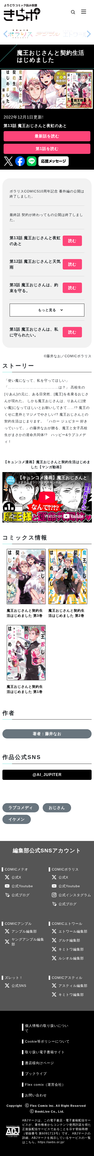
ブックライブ (36, 1074)
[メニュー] (83, 11)
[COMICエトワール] (75, 34)
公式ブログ (21, 895)
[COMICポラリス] (20, 34)
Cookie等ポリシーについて (47, 1041)
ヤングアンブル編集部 (28, 942)
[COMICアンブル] (47, 34)
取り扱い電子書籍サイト (45, 1052)
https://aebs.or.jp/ (51, 1142)
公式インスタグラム (75, 895)
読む (72, 241)
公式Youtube (22, 886)
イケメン (16, 819)
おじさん (57, 808)
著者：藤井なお (47, 734)
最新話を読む (47, 136)
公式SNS (19, 986)
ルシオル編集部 (71, 958)
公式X (16, 877)
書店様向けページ (39, 1063)
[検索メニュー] (73, 11)
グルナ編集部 (69, 940)
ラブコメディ (20, 808)
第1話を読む (47, 149)
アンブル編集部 (24, 931)
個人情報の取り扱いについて (46, 1028)
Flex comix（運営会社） (45, 1084)
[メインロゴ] (22, 12)
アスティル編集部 (73, 986)
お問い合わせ (36, 1095)
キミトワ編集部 (71, 949)
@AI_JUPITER (47, 775)
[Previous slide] (5, 34)
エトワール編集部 (73, 931)
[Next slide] (88, 34)
